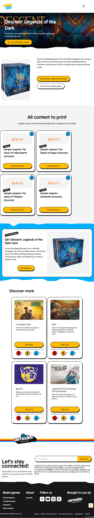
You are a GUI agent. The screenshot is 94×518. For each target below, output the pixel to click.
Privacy (36, 514)
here (50, 470)
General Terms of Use (66, 514)
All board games (8, 498)
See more (29, 344)
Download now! (17, 166)
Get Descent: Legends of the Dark (53, 79)
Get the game (25, 268)
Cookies (87, 514)
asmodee (29, 498)
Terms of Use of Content (49, 514)
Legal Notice (79, 514)
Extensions (7, 505)
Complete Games (9, 501)
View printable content (20, 42)
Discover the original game (50, 86)
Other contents (8, 508)
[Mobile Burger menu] (83, 6)
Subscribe (84, 459)
